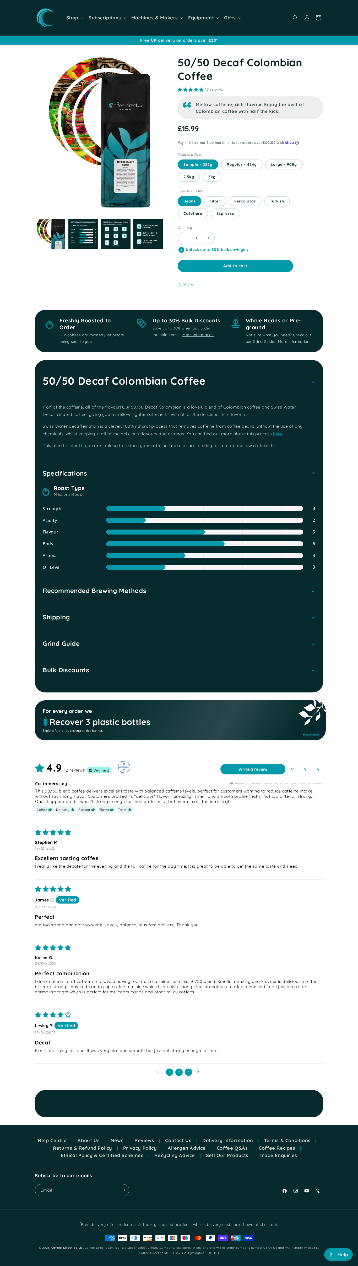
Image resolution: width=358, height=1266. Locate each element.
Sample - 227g (198, 164)
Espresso (225, 213)
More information (198, 334)
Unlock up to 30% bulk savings (215, 249)
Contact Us (178, 1140)
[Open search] (293, 769)
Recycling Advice (174, 1155)
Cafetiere (192, 213)
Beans (189, 201)
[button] (74, 18)
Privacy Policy (140, 1148)
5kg (212, 176)
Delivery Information (227, 1140)
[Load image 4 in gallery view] (148, 234)
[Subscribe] (123, 1190)
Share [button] (188, 284)
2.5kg (188, 176)
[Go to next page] (199, 1072)
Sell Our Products (227, 1155)
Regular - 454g (242, 164)
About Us (89, 1140)
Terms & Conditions (287, 1140)
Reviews (144, 1140)
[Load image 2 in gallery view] (83, 234)
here (278, 433)
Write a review (252, 769)
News (117, 1140)
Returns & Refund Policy (82, 1148)
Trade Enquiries (278, 1155)
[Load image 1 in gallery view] (51, 234)
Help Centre (52, 1140)
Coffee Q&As (232, 1148)
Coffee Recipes (277, 1148)
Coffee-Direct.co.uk (66, 1248)
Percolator (245, 201)
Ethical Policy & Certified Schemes (102, 1155)
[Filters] (305, 769)
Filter (215, 201)
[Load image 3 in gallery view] (116, 234)
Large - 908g (284, 164)
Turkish (277, 201)
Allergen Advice (187, 1148)
